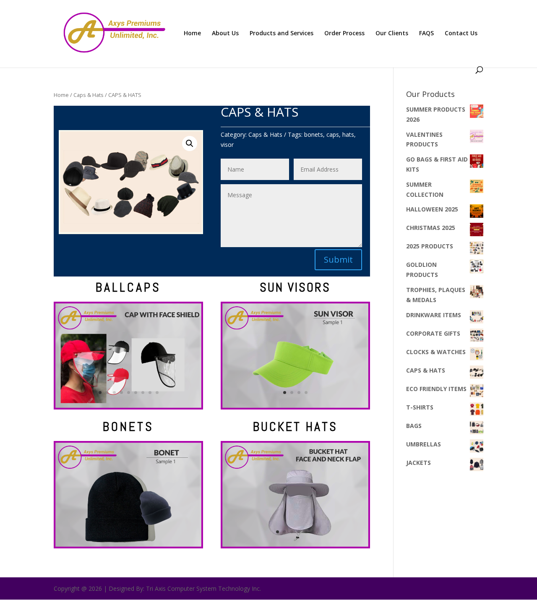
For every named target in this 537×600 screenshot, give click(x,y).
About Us (225, 33)
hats (348, 134)
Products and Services (281, 33)
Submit (338, 259)
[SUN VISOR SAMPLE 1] (295, 407)
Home (192, 33)
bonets (313, 134)
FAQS (426, 33)
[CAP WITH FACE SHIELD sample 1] (128, 407)
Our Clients (391, 33)
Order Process (344, 33)
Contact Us (461, 33)
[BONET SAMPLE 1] (128, 546)
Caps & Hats (88, 95)
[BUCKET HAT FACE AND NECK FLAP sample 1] (295, 546)
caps (332, 134)
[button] (189, 143)
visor (227, 145)
